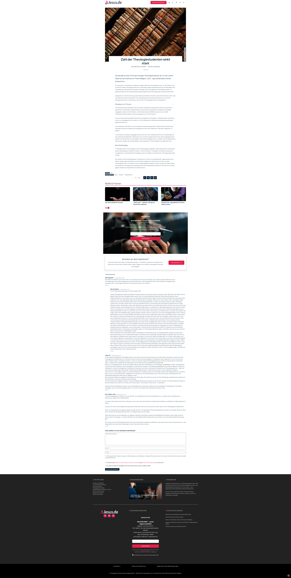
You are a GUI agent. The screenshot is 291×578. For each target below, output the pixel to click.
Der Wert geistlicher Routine (114, 202)
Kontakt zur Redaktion (98, 483)
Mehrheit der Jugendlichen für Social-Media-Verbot (178, 514)
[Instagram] (176, 2)
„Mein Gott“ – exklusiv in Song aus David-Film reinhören (144, 203)
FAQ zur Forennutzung (98, 491)
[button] (169, 2)
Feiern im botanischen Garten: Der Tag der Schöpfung (179, 519)
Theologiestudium (128, 174)
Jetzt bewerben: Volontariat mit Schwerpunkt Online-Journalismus (144, 496)
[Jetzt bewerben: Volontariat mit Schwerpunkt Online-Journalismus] (145, 493)
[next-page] (108, 208)
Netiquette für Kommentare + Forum (102, 489)
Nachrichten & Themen (138, 66)
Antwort (106, 285)
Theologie (121, 174)
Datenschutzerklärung (149, 462)
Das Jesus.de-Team (97, 486)
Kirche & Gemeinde (154, 66)
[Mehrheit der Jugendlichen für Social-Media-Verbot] (173, 194)
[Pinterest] (151, 177)
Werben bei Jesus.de (98, 494)
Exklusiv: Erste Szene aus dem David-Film (176, 526)
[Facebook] (172, 2)
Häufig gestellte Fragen (98, 487)
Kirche (116, 174)
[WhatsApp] (155, 177)
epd (111, 172)
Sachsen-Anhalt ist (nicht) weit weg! (174, 517)
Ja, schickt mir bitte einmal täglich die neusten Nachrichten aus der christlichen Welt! (128, 466)
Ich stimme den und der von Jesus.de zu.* (135, 462)
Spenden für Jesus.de (98, 492)
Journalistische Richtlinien (99, 484)
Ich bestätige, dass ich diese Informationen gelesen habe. (146, 246)
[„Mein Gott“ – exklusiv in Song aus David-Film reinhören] (145, 194)
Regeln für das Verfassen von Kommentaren (126, 462)
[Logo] (109, 512)
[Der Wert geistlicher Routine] (117, 194)
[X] (180, 2)
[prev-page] (106, 208)
